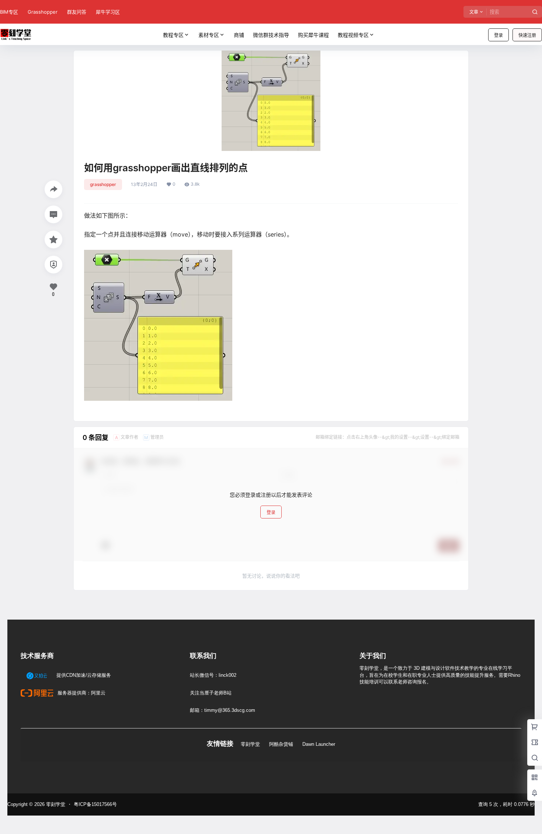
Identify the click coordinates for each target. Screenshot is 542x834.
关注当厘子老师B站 (211, 693)
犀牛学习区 (108, 12)
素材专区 (208, 35)
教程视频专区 (353, 35)
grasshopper (103, 184)
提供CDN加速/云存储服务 (83, 675)
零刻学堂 (250, 744)
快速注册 (527, 35)
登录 (498, 35)
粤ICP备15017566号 (95, 804)
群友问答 (76, 12)
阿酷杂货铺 (281, 744)
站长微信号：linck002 (213, 675)
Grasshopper (43, 12)
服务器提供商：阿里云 (80, 693)
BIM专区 (9, 12)
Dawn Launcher (318, 744)
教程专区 (173, 35)
